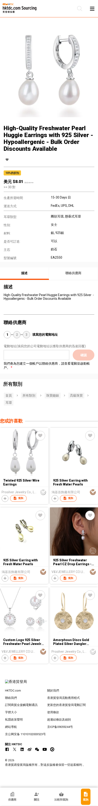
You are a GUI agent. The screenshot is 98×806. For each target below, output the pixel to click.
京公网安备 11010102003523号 (25, 734)
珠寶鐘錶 (52, 395)
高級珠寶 (76, 395)
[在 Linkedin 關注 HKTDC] (22, 749)
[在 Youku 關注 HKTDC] (52, 749)
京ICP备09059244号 (60, 727)
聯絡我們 (11, 698)
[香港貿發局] (49, 684)
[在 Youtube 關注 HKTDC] (45, 749)
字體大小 (11, 712)
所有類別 (29, 395)
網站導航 (11, 727)
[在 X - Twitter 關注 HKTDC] (15, 749)
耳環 (8, 402)
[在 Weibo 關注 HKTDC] (30, 749)
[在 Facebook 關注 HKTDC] (7, 749)
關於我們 (53, 690)
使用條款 (53, 712)
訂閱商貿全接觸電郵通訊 (21, 705)
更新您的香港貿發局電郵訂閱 (66, 705)
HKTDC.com (13, 690)
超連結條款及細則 (59, 719)
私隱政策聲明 (14, 719)
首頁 (8, 395)
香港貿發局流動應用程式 (63, 698)
